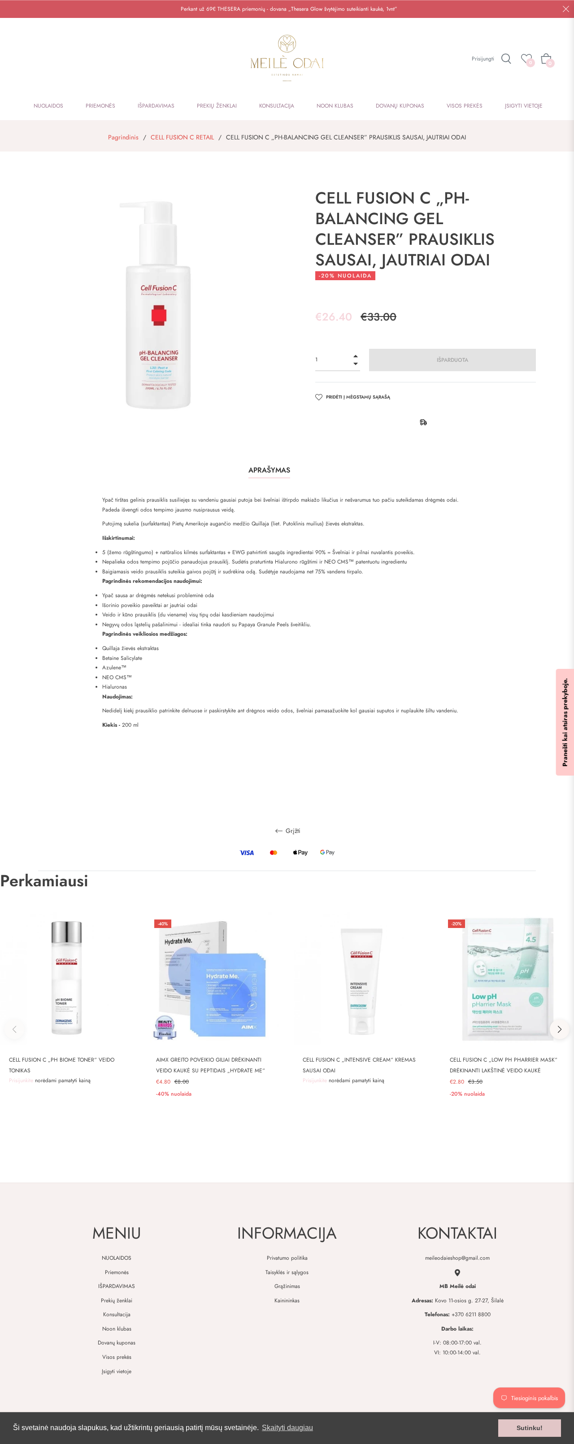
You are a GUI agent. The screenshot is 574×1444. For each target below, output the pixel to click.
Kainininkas (287, 1301)
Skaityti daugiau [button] (287, 1427)
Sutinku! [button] (530, 1427)
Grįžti (292, 831)
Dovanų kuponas (116, 1343)
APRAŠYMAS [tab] (269, 470)
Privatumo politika (287, 1258)
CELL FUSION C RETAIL (182, 137)
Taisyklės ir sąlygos (287, 1272)
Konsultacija (116, 1314)
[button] (560, 1029)
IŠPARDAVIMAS (116, 1286)
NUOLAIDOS (116, 1258)
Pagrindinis (123, 137)
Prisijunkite (22, 1080)
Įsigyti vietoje (116, 1371)
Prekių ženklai (116, 1301)
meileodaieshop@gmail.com (457, 1258)
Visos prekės (116, 1357)
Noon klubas (116, 1329)
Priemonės (117, 1272)
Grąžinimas (287, 1286)
